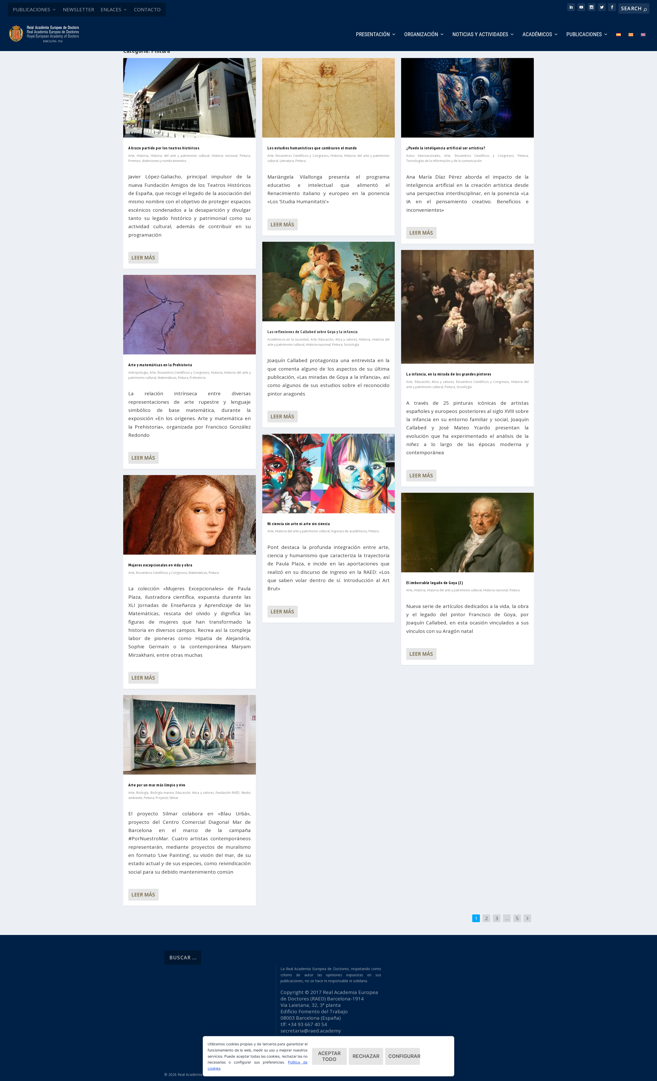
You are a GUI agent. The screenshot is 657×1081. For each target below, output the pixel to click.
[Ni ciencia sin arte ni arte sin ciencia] (328, 473)
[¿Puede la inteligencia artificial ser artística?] (467, 98)
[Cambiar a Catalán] (631, 41)
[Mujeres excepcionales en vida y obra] (189, 515)
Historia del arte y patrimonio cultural (180, 155)
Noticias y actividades (480, 34)
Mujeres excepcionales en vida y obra (160, 564)
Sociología (351, 344)
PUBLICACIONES (31, 9)
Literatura (287, 161)
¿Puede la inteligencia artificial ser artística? (445, 147)
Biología (142, 792)
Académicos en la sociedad (288, 339)
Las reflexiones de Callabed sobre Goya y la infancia (312, 331)
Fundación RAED (227, 792)
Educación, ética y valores (195, 792)
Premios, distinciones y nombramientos (157, 161)
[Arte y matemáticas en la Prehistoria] (189, 314)
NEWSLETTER (78, 9)
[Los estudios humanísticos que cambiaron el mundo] (328, 98)
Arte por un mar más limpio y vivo (157, 784)
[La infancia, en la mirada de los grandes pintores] (467, 307)
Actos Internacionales (423, 155)
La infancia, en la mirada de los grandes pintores (448, 374)
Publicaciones (584, 34)
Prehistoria (198, 377)
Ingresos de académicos (349, 531)
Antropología (138, 372)
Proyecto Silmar (167, 798)
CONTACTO (147, 9)
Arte (131, 155)
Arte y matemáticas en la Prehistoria (160, 364)
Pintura (245, 155)
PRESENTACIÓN (373, 34)
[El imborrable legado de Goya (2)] (467, 532)
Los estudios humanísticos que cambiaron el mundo (312, 147)
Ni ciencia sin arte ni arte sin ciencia (298, 523)
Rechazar (366, 1056)
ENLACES (111, 9)
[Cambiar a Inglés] (643, 41)
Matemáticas (167, 377)
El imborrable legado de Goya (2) (434, 582)
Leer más (143, 257)
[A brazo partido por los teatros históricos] (189, 98)
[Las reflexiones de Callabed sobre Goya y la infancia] (328, 281)
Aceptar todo (329, 1056)
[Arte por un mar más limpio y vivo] (189, 735)
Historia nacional (224, 155)
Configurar (404, 1056)
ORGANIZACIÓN (421, 34)
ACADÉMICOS (537, 34)
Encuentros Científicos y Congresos (183, 372)
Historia (142, 155)
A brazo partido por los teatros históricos (163, 147)
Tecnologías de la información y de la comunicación (444, 161)
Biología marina (162, 792)
